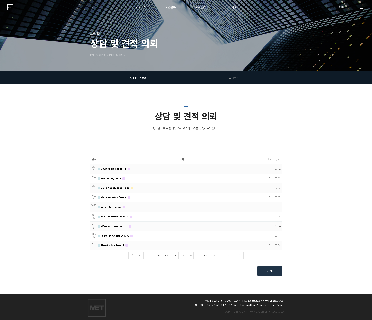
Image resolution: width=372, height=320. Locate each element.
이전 (140, 255)
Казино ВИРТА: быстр (114, 216)
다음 (229, 255)
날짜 (277, 159)
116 (190, 255)
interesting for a (111, 178)
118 (205, 255)
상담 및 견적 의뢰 (137, 77)
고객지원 (231, 7)
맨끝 (240, 255)
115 (182, 255)
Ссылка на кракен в (113, 168)
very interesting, (111, 207)
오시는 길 (234, 77)
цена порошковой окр (115, 188)
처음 (132, 255)
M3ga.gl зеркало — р (114, 226)
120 (221, 255)
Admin (280, 305)
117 (197, 255)
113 (166, 255)
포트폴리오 (201, 7)
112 (158, 255)
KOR (341, 7)
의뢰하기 (270, 270)
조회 (269, 159)
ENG (349, 7)
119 (213, 255)
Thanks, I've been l (112, 245)
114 (174, 255)
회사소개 (141, 7)
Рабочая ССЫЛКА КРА (115, 235)
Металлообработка (113, 197)
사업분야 (170, 7)
